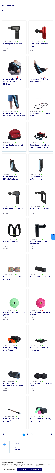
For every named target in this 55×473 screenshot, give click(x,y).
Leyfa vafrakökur (35, 469)
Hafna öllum (22, 469)
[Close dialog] (53, 212)
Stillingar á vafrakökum (9, 469)
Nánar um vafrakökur (35, 465)
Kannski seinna (41, 259)
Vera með (41, 254)
